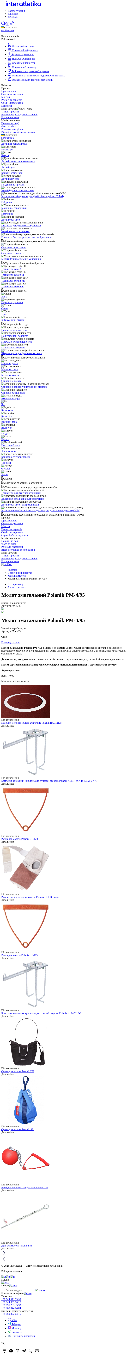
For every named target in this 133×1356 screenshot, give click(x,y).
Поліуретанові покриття (14, 335)
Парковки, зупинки (12, 302)
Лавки (4, 296)
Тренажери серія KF (12, 286)
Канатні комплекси (12, 173)
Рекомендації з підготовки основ (19, 114)
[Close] (2, 1342)
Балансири (7, 149)
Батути (5, 155)
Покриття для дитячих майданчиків (21, 225)
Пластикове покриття (13, 347)
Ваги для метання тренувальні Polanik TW (24, 1187)
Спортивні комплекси (13, 247)
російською (7, 30)
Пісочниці (7, 213)
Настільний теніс (10, 445)
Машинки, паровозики (14, 208)
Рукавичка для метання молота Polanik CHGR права (30, 897)
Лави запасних (9, 451)
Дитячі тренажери (11, 219)
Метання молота (10, 375)
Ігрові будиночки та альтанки (17, 190)
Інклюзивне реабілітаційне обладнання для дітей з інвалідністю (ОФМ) (40, 510)
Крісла (5, 439)
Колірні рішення (10, 117)
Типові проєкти (10, 111)
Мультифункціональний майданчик (21, 259)
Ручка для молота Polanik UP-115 (19, 955)
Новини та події (10, 123)
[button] (7, 24)
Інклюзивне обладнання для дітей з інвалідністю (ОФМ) (32, 196)
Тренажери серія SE (12, 269)
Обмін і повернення (12, 102)
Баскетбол (6, 416)
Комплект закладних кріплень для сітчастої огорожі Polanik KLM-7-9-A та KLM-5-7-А (49, 780)
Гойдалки (6, 202)
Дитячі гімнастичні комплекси (18, 161)
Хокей (4, 474)
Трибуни (6, 462)
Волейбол (6, 427)
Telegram (16, 1324)
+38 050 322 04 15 (11, 1314)
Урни (4, 314)
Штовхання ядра (10, 398)
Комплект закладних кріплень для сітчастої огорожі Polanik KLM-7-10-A (41, 1013)
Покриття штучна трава (14, 330)
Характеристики (17, 587)
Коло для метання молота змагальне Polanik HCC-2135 (31, 722)
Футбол (5, 468)
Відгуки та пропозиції (23, 1336)
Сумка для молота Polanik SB (17, 1129)
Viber (14, 1320)
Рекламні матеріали (12, 129)
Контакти (13, 16)
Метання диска (9, 363)
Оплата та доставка (12, 94)
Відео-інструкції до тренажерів (18, 132)
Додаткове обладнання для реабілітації (22, 498)
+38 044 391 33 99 (11, 1299)
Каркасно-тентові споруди (15, 457)
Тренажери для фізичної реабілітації (21, 493)
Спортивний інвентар (20, 572)
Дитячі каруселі (10, 178)
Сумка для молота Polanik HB (17, 1071)
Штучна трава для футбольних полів (21, 353)
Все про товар (15, 584)
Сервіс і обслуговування (14, 535)
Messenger (17, 1328)
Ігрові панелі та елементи (15, 231)
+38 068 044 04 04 (11, 1308)
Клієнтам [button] (13, 13)
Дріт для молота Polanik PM (16, 1245)
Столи (4, 308)
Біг (3, 404)
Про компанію (9, 91)
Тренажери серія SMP (13, 280)
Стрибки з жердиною (13, 392)
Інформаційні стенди (12, 320)
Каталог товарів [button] (16, 10)
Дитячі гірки (8, 167)
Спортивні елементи (12, 253)
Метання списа (9, 369)
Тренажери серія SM (12, 274)
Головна (12, 569)
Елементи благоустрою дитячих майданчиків (26, 237)
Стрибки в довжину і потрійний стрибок (24, 386)
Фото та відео (8, 126)
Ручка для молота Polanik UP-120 (19, 839)
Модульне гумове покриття (16, 341)
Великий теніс (9, 421)
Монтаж (5, 97)
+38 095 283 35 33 (11, 1305)
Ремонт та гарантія (11, 100)
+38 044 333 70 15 (11, 1302)
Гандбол (6, 433)
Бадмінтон (7, 410)
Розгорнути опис (10, 642)
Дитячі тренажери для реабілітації (20, 504)
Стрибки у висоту (11, 381)
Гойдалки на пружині (13, 184)
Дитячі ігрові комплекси (14, 143)
